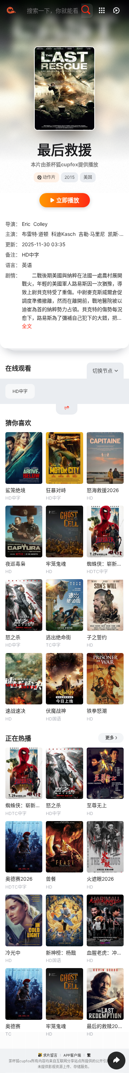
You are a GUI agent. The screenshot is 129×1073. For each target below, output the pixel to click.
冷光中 (12, 953)
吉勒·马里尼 (91, 234)
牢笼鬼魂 (56, 564)
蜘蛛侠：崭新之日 (105, 564)
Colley (40, 224)
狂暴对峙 (56, 490)
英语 (27, 265)
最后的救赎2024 (105, 1026)
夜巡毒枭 (15, 564)
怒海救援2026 (103, 490)
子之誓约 (97, 637)
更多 (109, 737)
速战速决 (15, 711)
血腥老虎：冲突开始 (105, 953)
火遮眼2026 (100, 879)
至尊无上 (97, 805)
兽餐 (51, 879)
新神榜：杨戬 (61, 953)
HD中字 (20, 391)
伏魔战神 (56, 711)
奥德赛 (12, 1026)
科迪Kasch (63, 234)
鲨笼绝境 (15, 490)
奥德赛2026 (19, 879)
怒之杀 (12, 637)
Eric (26, 224)
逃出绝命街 (58, 637)
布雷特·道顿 (35, 234)
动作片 (49, 177)
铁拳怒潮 (97, 711)
